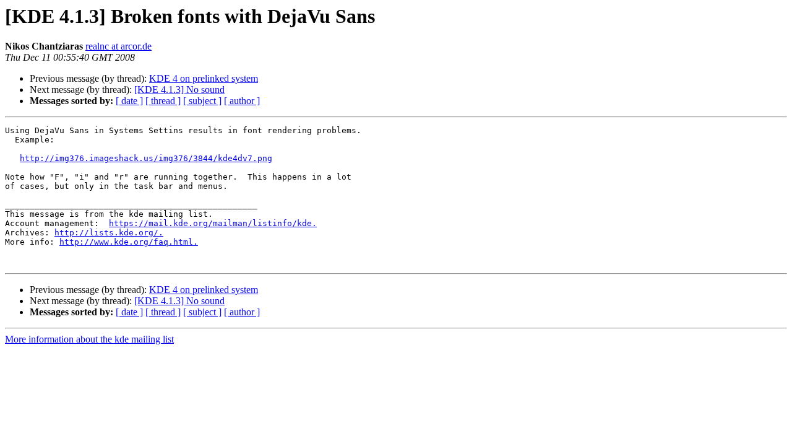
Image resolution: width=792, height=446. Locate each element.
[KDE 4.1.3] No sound (179, 89)
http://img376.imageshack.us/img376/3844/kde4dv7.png (146, 158)
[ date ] (129, 100)
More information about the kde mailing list (89, 339)
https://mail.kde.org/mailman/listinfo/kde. (213, 223)
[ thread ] (163, 100)
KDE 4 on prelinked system (203, 78)
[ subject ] (202, 100)
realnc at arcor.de (118, 46)
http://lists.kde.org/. (108, 232)
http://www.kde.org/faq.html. (128, 242)
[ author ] (242, 100)
